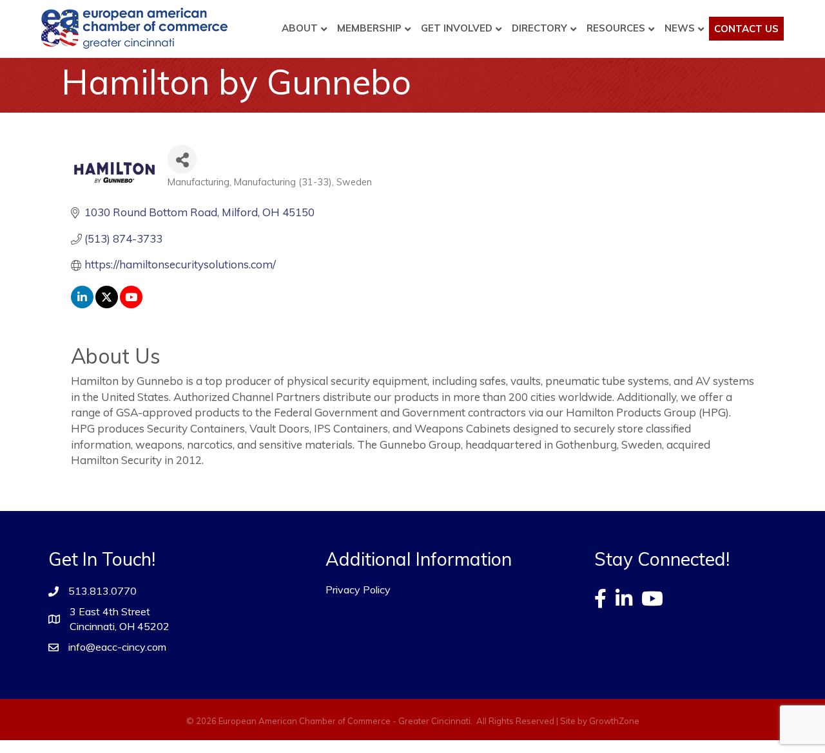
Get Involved (456, 28)
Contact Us (746, 29)
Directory (539, 28)
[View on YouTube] (131, 304)
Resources (616, 28)
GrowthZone (614, 721)
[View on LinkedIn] (82, 304)
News (680, 28)
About (300, 28)
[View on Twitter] (106, 304)
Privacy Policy (358, 589)
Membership (369, 28)
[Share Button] (182, 159)
